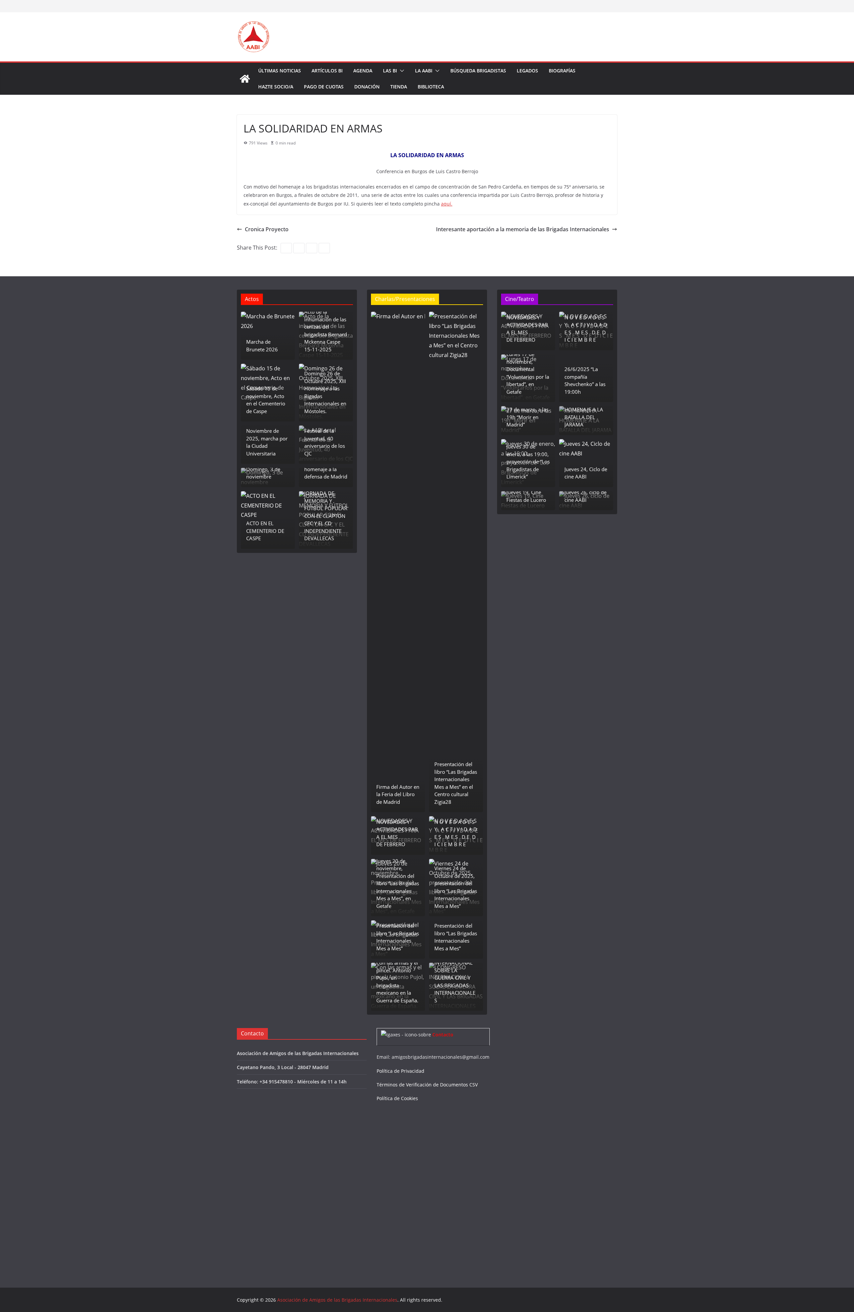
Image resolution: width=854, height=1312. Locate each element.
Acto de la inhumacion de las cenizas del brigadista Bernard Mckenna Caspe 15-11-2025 (325, 330)
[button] (400, 70)
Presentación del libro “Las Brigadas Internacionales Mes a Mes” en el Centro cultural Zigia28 (455, 783)
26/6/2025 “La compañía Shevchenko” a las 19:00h (584, 380)
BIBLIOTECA (431, 86)
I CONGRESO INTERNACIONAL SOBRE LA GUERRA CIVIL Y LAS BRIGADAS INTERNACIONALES (454, 978)
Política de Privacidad (400, 1071)
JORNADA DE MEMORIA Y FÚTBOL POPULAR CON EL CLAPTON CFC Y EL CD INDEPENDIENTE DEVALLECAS (325, 516)
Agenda (362, 70)
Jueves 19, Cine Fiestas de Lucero (526, 496)
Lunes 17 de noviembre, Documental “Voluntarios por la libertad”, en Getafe (527, 373)
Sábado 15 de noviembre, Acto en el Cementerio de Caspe (265, 399)
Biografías (562, 70)
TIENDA (398, 86)
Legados (527, 70)
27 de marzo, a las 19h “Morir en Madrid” (527, 417)
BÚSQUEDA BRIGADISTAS (478, 70)
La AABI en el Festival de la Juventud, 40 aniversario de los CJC (324, 438)
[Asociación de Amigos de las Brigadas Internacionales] (245, 79)
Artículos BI (327, 70)
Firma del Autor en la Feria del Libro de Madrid (397, 794)
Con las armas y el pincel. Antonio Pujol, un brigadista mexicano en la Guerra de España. (397, 981)
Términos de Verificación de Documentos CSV (427, 1084)
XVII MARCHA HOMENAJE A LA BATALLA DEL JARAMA (583, 413)
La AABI (423, 70)
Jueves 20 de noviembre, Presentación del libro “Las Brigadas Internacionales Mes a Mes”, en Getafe (397, 883)
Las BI (390, 70)
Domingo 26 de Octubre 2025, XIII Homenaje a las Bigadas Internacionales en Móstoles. (325, 392)
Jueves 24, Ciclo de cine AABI (585, 473)
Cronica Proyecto (267, 229)
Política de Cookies (397, 1098)
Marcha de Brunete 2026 (262, 345)
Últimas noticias (279, 70)
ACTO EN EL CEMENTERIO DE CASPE (265, 531)
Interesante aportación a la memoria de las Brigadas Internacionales (522, 229)
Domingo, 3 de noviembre (263, 473)
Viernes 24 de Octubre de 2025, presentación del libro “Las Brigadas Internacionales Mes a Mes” (455, 887)
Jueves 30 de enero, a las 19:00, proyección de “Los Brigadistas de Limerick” (528, 461)
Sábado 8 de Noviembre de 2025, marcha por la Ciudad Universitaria (267, 438)
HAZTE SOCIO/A (275, 86)
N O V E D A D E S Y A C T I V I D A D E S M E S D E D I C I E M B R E (455, 833)
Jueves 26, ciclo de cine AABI (585, 496)
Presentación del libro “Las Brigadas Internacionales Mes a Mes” (397, 937)
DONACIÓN (367, 86)
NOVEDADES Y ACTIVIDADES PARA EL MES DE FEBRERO (397, 833)
